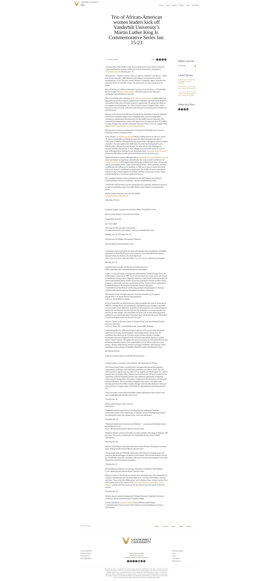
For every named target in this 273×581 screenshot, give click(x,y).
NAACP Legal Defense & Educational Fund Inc (127, 126)
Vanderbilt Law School (124, 137)
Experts (168, 5)
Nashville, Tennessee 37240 (136, 553)
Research (161, 5)
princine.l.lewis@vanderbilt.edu (117, 196)
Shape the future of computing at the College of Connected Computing (186, 81)
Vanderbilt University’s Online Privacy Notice (136, 557)
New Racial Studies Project (144, 482)
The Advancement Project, (142, 98)
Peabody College (126, 503)
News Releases (195, 5)
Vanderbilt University (113, 72)
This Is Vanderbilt (84, 556)
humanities (165, 526)
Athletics (182, 5)
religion (181, 526)
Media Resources (176, 561)
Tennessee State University (157, 151)
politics (173, 526)
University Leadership (86, 551)
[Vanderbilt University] (136, 541)
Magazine (174, 5)
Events (188, 5)
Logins (174, 556)
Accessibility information (112, 575)
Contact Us (140, 555)
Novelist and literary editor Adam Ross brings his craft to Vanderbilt (187, 87)
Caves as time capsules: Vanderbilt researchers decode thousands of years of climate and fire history (187, 93)
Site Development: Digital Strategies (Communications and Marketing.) (137, 577)
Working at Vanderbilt (177, 551)
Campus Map (175, 558)
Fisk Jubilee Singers (127, 92)
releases (156, 526)
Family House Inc (111, 162)
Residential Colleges (85, 553)
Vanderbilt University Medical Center (152, 157)
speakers (188, 526)
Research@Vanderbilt (85, 558)
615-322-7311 (133, 555)
